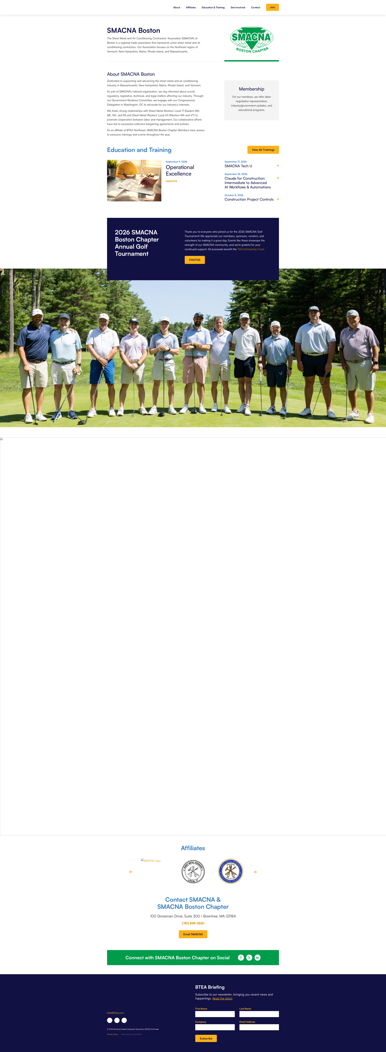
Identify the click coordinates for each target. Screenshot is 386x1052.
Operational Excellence (180, 170)
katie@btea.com (115, 1012)
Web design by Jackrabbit (131, 1034)
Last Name (245, 1008)
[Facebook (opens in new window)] (109, 1020)
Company (200, 1021)
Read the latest (222, 998)
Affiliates (191, 7)
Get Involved (238, 7)
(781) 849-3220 (193, 923)
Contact (255, 7)
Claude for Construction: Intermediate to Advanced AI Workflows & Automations (248, 182)
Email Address (247, 1021)
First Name (201, 1008)
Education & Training (213, 7)
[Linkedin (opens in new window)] (117, 1020)
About (176, 7)
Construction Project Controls (249, 199)
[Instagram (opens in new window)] (124, 1020)
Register (171, 181)
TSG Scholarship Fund (250, 249)
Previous (131, 872)
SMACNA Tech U (238, 166)
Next (255, 872)
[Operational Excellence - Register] (134, 182)
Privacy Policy (112, 1034)
